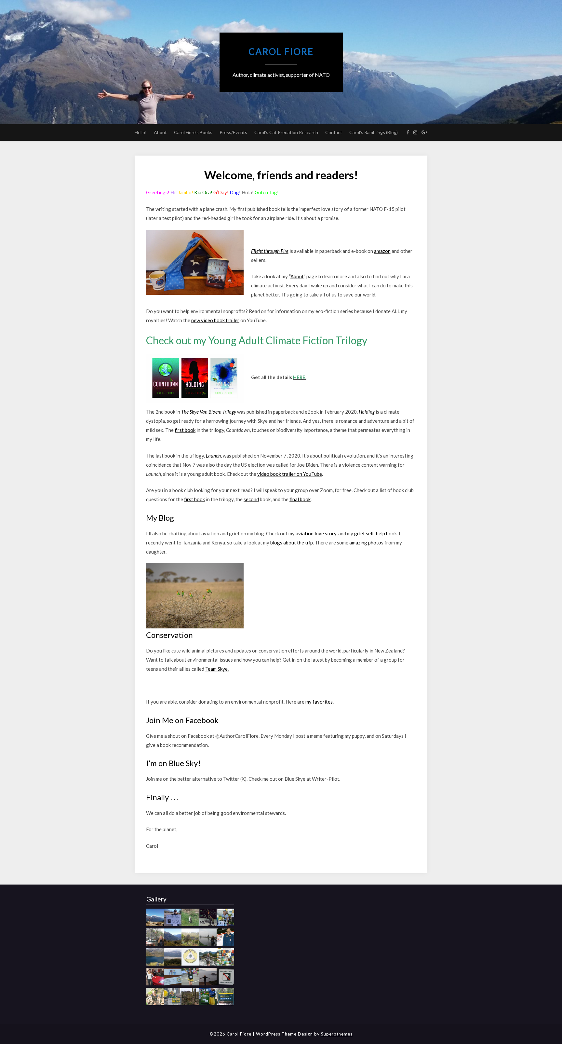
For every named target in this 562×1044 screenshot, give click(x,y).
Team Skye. (217, 669)
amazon (382, 251)
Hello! (141, 132)
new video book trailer (215, 320)
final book (300, 499)
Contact (333, 132)
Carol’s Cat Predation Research (286, 132)
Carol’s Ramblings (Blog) (373, 132)
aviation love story (316, 533)
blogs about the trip (291, 542)
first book (185, 430)
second (251, 499)
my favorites (319, 702)
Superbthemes (337, 1034)
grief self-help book (375, 533)
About (160, 132)
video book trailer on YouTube (289, 474)
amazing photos (366, 542)
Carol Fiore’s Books (193, 132)
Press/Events (233, 132)
